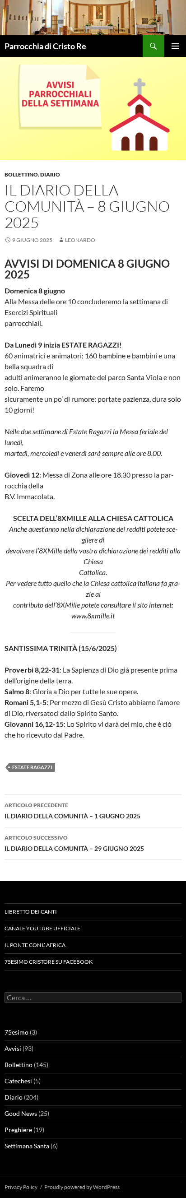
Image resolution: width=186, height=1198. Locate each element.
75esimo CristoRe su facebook (49, 961)
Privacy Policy (21, 1187)
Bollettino (21, 174)
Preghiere (18, 1129)
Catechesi (18, 1081)
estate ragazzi (32, 767)
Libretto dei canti (31, 911)
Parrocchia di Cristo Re (45, 46)
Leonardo (80, 240)
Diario (50, 174)
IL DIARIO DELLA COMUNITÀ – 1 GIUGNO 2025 (72, 811)
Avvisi (13, 1048)
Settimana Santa (27, 1146)
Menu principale (175, 46)
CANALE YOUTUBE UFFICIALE (42, 928)
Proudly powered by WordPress (82, 1187)
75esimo (16, 1032)
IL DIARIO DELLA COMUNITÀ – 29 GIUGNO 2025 (74, 843)
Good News (21, 1113)
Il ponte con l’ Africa (35, 945)
